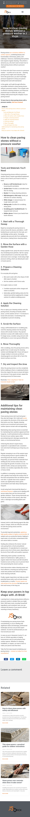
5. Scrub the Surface (8, 121)
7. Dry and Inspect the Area (10, 125)
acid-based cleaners (7, 491)
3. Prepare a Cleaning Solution (11, 117)
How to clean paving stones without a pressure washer (14, 109)
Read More (5, 722)
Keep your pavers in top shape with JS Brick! (13, 130)
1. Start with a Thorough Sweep (11, 114)
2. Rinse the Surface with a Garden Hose (13, 116)
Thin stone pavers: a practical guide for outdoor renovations (13, 745)
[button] (15, 6)
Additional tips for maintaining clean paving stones (13, 127)
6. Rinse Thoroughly (8, 123)
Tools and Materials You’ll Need (11, 112)
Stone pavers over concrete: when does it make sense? (12, 781)
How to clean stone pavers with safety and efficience (14, 709)
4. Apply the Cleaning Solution (11, 119)
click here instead (17, 102)
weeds (25, 418)
